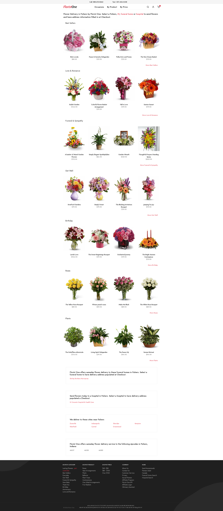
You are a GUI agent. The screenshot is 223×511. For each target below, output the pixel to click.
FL (105, 505)
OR (108, 507)
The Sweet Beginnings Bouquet (99, 255)
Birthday (65, 487)
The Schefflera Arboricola (74, 352)
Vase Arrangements (89, 471)
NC (85, 507)
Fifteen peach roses (99, 304)
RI (111, 507)
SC (113, 507)
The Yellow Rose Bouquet (74, 304)
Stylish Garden (74, 104)
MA (122, 505)
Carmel (93, 427)
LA (120, 505)
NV (97, 507)
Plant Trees (86, 478)
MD (125, 505)
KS (117, 505)
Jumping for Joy (149, 205)
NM (95, 507)
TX (119, 507)
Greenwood (117, 427)
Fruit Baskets (86, 485)
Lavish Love (74, 255)
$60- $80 (105, 468)
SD (115, 507)
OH (101, 507)
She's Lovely (74, 57)
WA (127, 507)
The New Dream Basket (149, 57)
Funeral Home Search (149, 475)
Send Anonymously (148, 468)
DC (102, 505)
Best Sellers (66, 473)
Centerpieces (87, 480)
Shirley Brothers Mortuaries (79, 378)
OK (106, 507)
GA (108, 505)
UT (121, 507)
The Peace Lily (124, 352)
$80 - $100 (106, 471)
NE (89, 507)
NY (99, 507)
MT (82, 507)
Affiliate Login (127, 485)
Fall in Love (124, 104)
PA (110, 507)
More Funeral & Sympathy (149, 165)
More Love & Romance (150, 115)
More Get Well (152, 215)
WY (134, 507)
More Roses (154, 313)
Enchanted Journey (124, 255)
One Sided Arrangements (91, 482)
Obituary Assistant (128, 487)
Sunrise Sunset (149, 104)
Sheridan (116, 423)
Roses (84, 468)
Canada (144, 473)
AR (92, 505)
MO (133, 505)
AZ (94, 505)
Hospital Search (147, 478)
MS (80, 507)
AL (90, 505)
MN (131, 505)
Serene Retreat (149, 352)
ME (127, 505)
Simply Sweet (99, 205)
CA (96, 505)
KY (118, 505)
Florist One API (127, 482)
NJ (92, 507)
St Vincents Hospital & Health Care (82, 402)
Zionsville (73, 423)
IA (111, 505)
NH (91, 507)
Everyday (66, 475)
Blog (136, 507)
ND (87, 507)
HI (109, 505)
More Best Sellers (152, 65)
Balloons (85, 475)
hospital (139, 14)
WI (129, 507)
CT (100, 505)
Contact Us (126, 471)
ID (112, 505)
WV (131, 507)
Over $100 (106, 473)
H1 (141, 507)
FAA (104, 507)
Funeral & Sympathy (69, 480)
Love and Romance (69, 492)
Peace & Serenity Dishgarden (99, 57)
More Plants (154, 360)
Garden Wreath (123, 154)
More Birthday (153, 265)
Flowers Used (146, 471)
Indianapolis (95, 423)
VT (125, 507)
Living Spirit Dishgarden (99, 352)
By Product (112, 7)
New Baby (66, 482)
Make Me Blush (124, 304)
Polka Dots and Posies (124, 57)
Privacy (124, 475)
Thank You (66, 485)
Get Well (66, 478)
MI (128, 505)
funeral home (127, 14)
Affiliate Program (128, 480)
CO (98, 505)
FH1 (139, 507)
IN (119, 14)
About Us (125, 468)
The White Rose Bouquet (148, 304)
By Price (124, 7)
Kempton (138, 423)
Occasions (99, 7)
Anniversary (67, 489)
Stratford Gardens (74, 205)
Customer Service (128, 473)
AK (88, 505)
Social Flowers (127, 478)
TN (117, 507)
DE (104, 505)
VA (123, 507)
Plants (84, 473)
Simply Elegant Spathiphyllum (99, 154)
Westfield (73, 427)
